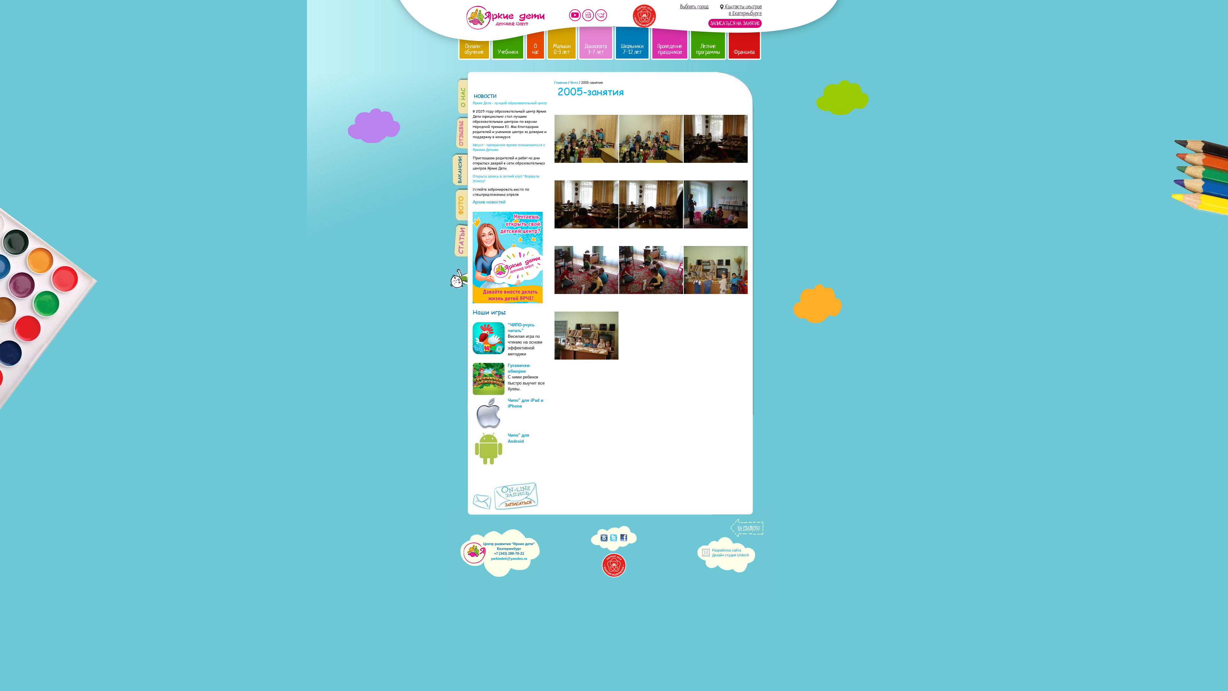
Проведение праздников (669, 49)
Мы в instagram (588, 15)
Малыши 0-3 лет (562, 49)
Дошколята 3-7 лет (596, 49)
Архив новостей (489, 201)
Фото (574, 82)
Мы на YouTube (575, 15)
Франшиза (744, 52)
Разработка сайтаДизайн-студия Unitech (730, 552)
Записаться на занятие (735, 23)
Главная (560, 82)
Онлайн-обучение (474, 49)
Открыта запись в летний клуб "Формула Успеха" (506, 178)
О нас (535, 49)
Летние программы (708, 49)
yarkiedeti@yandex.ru (509, 558)
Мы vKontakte (601, 15)
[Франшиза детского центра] (508, 301)
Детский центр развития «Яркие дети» (505, 17)
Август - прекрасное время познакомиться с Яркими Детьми (509, 147)
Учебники (508, 52)
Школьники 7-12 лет (632, 49)
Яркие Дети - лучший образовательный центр (510, 103)
